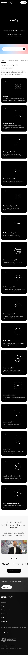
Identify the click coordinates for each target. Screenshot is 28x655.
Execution (14, 31)
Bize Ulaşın (4, 621)
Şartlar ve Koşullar (5, 648)
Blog (2, 617)
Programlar (4, 606)
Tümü (3, 60)
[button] (14, 547)
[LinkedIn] (4, 632)
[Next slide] (16, 558)
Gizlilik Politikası (18, 648)
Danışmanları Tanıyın (6, 610)
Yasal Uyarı (12, 648)
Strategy (5, 31)
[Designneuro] (5, 651)
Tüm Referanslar (14, 571)
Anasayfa (3, 602)
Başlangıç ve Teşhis (13, 60)
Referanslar (4, 614)
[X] (2, 632)
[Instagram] (7, 632)
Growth (22, 31)
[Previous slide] (12, 558)
